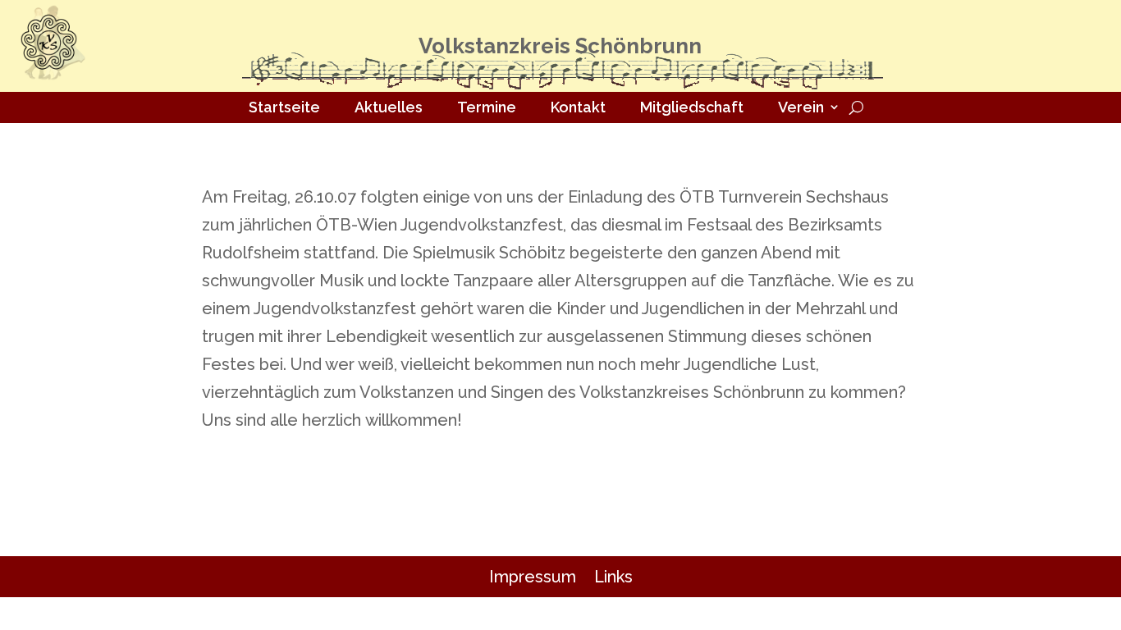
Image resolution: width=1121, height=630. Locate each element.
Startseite (284, 107)
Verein (801, 107)
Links (613, 577)
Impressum (532, 577)
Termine (486, 107)
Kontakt (578, 107)
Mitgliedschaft (692, 107)
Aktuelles (389, 107)
